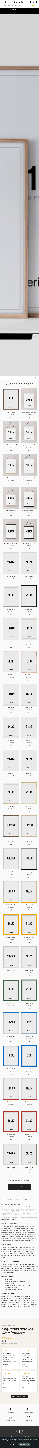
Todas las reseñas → (19, 1396)
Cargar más (19, 1187)
